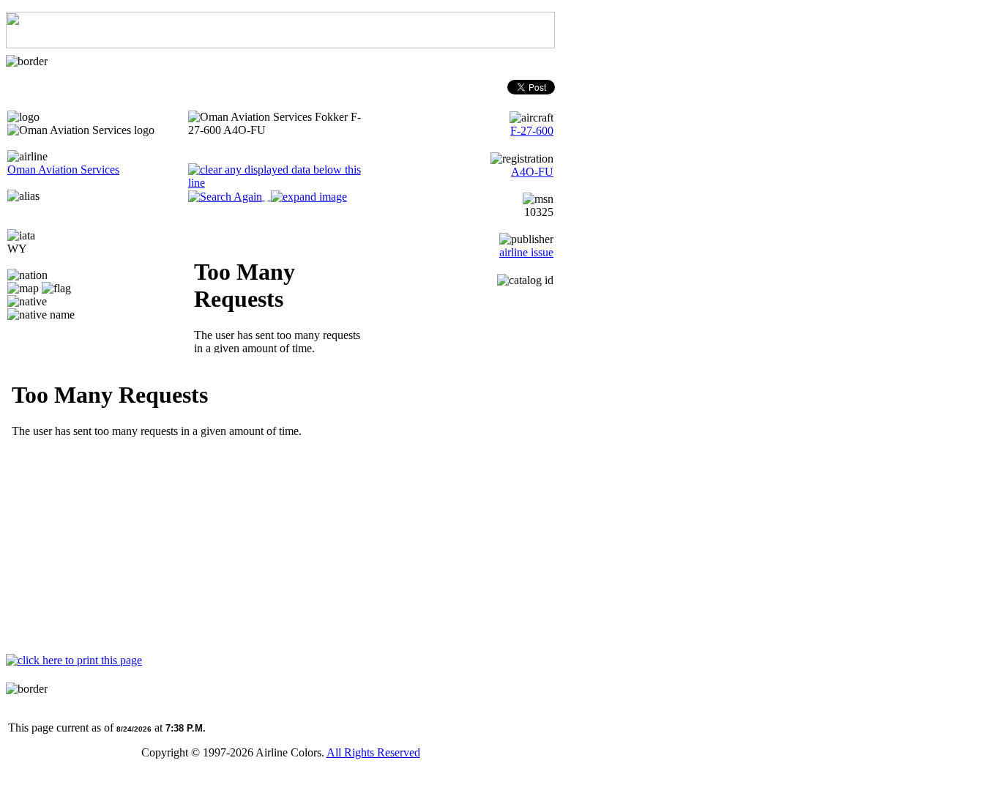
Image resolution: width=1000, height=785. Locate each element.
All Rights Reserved (373, 752)
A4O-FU (532, 171)
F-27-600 (531, 130)
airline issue (526, 252)
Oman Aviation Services (63, 169)
